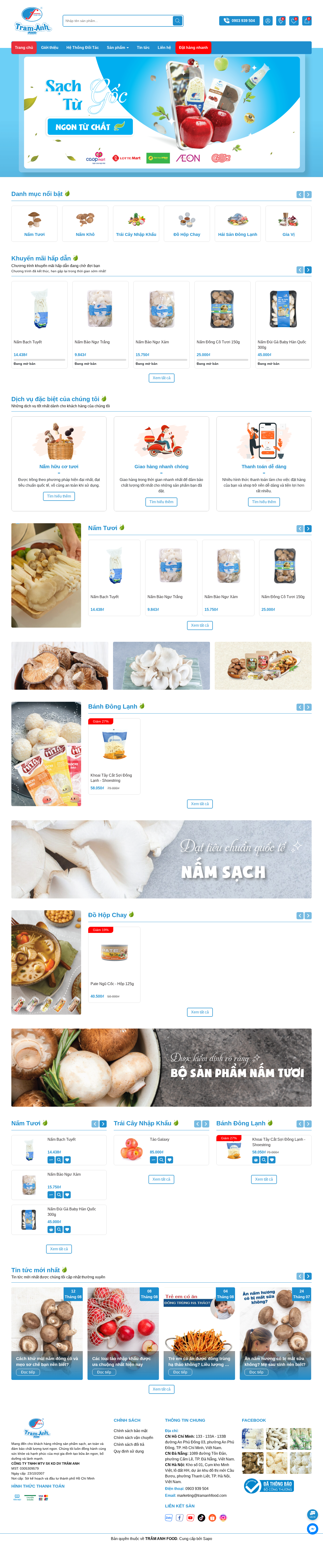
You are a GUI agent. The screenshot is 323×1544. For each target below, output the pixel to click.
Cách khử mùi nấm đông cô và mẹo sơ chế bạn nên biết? (47, 1361)
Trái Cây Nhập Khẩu (143, 1123)
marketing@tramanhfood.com (202, 1495)
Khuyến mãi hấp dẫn (42, 258)
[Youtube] (190, 1517)
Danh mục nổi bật (37, 193)
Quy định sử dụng (129, 1451)
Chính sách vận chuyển (133, 1438)
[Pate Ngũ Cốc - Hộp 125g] (114, 953)
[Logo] (33, 20)
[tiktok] (201, 1517)
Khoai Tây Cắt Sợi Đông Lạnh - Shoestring (111, 778)
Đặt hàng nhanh (193, 48)
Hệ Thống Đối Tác (82, 48)
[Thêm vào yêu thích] (67, 1159)
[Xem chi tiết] (51, 1159)
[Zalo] (169, 1517)
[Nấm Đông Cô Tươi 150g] (222, 309)
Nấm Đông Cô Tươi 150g (218, 342)
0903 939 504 (243, 21)
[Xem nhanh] (59, 1159)
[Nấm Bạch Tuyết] (39, 309)
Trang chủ (24, 48)
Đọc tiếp (28, 1372)
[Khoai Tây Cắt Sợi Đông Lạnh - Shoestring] (114, 744)
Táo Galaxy (159, 1139)
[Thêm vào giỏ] (51, 1229)
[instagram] (223, 1517)
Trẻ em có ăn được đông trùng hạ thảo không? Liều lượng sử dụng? (199, 1362)
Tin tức (143, 48)
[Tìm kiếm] (177, 21)
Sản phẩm (116, 48)
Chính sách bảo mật (130, 1431)
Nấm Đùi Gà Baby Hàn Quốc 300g (282, 344)
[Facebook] (179, 1517)
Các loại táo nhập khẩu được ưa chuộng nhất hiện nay (121, 1361)
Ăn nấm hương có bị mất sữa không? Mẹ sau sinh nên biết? (275, 1361)
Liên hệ (164, 48)
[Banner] (59, 666)
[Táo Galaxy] (131, 1150)
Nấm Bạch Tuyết (28, 342)
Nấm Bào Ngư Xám (152, 342)
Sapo (207, 1539)
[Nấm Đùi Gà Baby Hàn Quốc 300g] (283, 309)
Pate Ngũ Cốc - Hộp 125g (112, 984)
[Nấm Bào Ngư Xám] (161, 309)
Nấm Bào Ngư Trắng (92, 342)
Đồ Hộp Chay (108, 915)
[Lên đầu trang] (313, 1501)
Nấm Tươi (103, 528)
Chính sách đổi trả (129, 1444)
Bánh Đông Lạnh (113, 706)
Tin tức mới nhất (36, 1270)
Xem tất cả (161, 378)
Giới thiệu (49, 48)
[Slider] (161, 112)
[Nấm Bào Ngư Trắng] (100, 309)
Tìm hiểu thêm (59, 496)
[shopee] (212, 1517)
